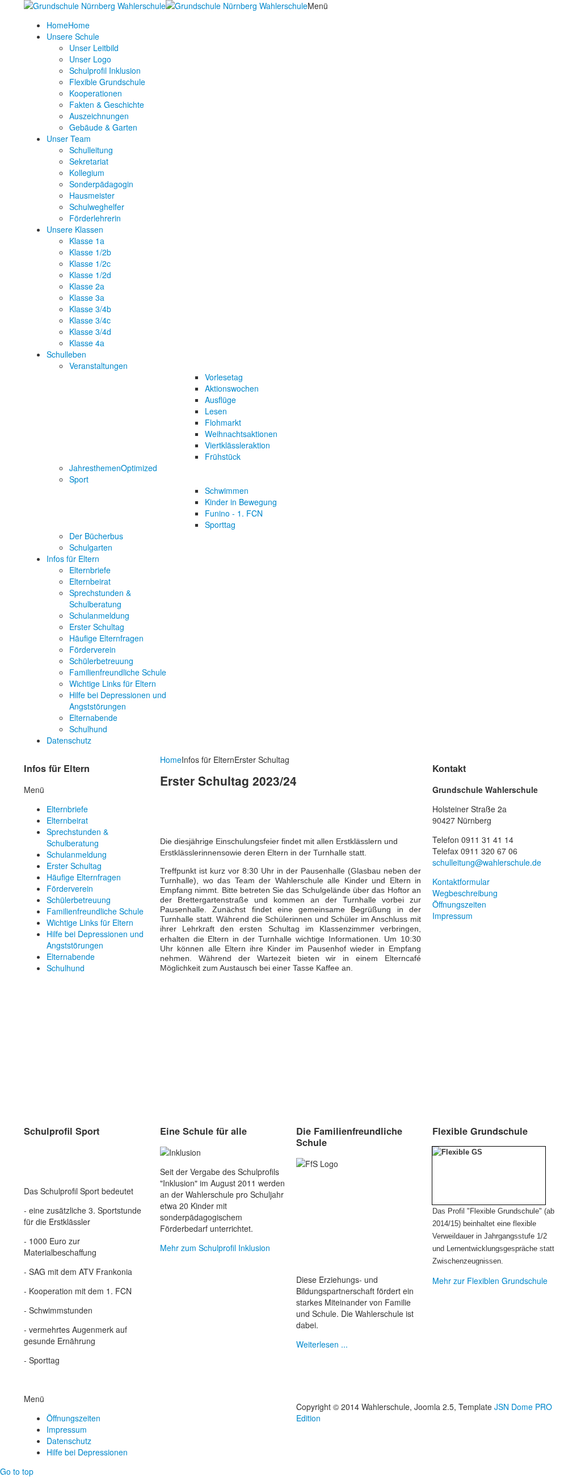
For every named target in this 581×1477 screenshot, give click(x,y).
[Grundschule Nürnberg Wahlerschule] (166, 5)
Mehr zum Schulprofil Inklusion (215, 1247)
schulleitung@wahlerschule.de (486, 862)
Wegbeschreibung (465, 893)
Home (171, 759)
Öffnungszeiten (459, 904)
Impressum (452, 915)
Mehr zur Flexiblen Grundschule (490, 1280)
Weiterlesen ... (322, 1344)
